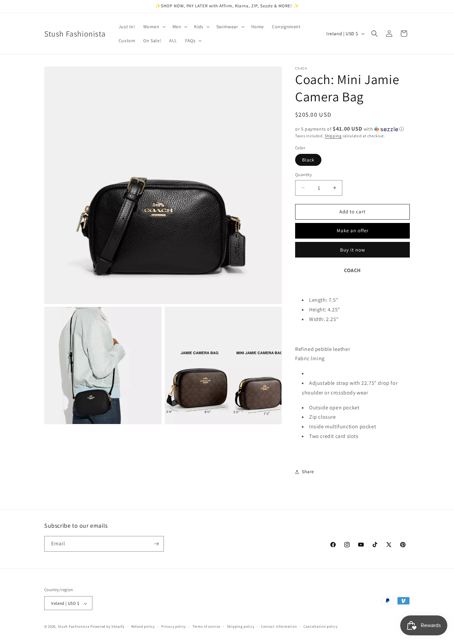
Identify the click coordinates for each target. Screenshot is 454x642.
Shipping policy (241, 626)
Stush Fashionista (74, 626)
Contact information (279, 626)
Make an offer (353, 230)
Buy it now (352, 250)
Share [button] (308, 472)
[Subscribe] (156, 544)
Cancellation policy (320, 626)
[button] (154, 27)
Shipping (333, 135)
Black (308, 160)
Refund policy (143, 626)
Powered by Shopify (107, 626)
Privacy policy (173, 626)
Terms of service (206, 626)
